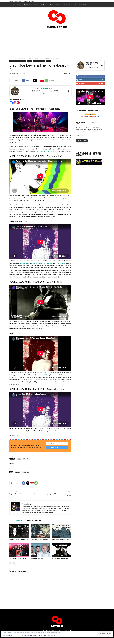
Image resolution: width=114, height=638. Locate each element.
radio (43, 93)
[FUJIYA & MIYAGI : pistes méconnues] (40, 550)
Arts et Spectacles (66, 5)
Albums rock (30, 58)
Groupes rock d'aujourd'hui (39, 61)
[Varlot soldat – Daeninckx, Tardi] (61, 531)
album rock (17, 472)
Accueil (12, 5)
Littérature (43, 5)
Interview (19, 5)
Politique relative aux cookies (50, 635)
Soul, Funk (48, 61)
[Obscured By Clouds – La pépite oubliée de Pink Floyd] (40, 531)
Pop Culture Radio (80, 5)
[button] (102, 5)
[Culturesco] (57, 18)
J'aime (101, 76)
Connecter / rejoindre (29, 1)
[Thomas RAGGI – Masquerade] (61, 550)
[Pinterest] (18, 102)
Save (43, 80)
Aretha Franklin (61, 263)
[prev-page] (10, 563)
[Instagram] (14, 102)
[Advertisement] (57, 42)
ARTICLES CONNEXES (17, 520)
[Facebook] (11, 102)
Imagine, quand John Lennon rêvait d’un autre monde (58, 495)
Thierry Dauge (14, 73)
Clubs (46, 375)
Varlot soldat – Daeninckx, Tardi (60, 539)
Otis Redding (47, 263)
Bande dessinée (56, 537)
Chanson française (54, 5)
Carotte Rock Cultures (30, 5)
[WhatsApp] (36, 483)
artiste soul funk (25, 472)
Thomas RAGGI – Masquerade (60, 558)
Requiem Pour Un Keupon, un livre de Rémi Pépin (23, 494)
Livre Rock (29, 61)
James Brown (37, 263)
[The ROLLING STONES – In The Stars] (19, 550)
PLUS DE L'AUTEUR (34, 520)
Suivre (101, 79)
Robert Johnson (24, 263)
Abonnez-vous (82, 140)
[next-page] (13, 563)
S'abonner (100, 83)
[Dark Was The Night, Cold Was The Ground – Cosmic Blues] (19, 531)
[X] (27, 483)
